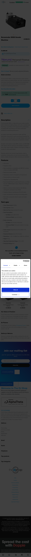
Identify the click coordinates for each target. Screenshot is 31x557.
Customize (14, 294)
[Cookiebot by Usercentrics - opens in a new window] (23, 261)
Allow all (15, 289)
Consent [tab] (5, 265)
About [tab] (25, 265)
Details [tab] (15, 265)
